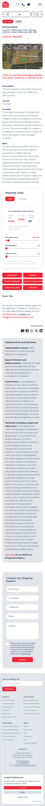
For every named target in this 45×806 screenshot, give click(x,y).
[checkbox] (7, 643)
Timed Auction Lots (7, 707)
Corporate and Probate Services (11, 733)
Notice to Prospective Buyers (32, 707)
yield (10, 199)
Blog (25, 733)
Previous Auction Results (9, 717)
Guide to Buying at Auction (31, 703)
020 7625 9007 (9, 314)
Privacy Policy (27, 736)
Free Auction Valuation (9, 736)
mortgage (22, 199)
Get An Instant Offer (8, 740)
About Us (26, 726)
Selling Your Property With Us (11, 726)
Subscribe (9, 689)
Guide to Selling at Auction (10, 729)
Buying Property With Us (31, 700)
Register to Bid (6, 713)
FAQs (25, 740)
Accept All (22, 788)
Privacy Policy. (26, 654)
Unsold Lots (5, 710)
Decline (22, 792)
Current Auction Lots (8, 700)
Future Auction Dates (8, 703)
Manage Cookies (22, 797)
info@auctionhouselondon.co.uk (17, 317)
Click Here (10, 555)
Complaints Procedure (30, 743)
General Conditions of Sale (31, 713)
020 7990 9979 (24, 763)
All (19, 14)
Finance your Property (30, 710)
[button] (40, 4)
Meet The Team (28, 729)
